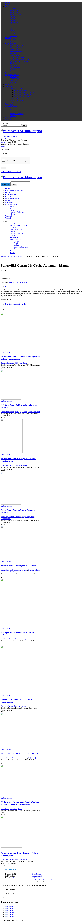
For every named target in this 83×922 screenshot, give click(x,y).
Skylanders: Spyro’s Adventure (24, 92)
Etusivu (7, 5)
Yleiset (12, 112)
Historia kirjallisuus (16, 51)
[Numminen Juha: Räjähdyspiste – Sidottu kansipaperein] (21, 832)
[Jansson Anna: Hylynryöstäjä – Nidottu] (21, 543)
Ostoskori (8, 118)
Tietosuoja (35, 878)
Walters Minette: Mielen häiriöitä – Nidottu (20, 754)
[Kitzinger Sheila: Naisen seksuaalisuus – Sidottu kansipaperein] (21, 603)
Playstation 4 (14, 22)
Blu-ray (12, 40)
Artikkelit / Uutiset (11, 106)
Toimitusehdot (37, 876)
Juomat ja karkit (15, 98)
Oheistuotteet (9, 86)
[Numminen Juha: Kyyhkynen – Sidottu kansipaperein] (21, 436)
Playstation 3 (14, 20)
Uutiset (7, 3)
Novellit (12, 63)
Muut (11, 102)
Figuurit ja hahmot (16, 88)
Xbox (11, 32)
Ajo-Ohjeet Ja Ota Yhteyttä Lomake (44, 880)
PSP (11, 24)
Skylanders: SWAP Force (22, 94)
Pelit (6, 6)
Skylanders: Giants (20, 90)
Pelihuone (13, 116)
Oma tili (8, 120)
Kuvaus (7, 286)
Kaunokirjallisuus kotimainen (20, 57)
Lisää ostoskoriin (6, 352)
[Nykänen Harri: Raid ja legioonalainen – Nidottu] (21, 385)
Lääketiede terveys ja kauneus (20, 61)
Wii (11, 28)
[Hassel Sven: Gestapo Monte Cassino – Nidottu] (21, 488)
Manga (22, 256)
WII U (12, 30)
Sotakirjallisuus (6, 519)
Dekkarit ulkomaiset (16, 47)
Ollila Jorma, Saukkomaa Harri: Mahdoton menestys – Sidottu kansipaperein (20, 803)
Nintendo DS (14, 12)
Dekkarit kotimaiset (16, 45)
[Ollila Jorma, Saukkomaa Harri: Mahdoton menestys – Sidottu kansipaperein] (21, 781)
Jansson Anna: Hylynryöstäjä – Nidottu (18, 566)
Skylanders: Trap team (21, 96)
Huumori (13, 53)
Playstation (13, 16)
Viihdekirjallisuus (15, 71)
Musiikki (8, 84)
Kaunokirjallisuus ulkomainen (20, 59)
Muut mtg (13, 82)
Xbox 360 (13, 34)
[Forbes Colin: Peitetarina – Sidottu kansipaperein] (21, 670)
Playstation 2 (14, 18)
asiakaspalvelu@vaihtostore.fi (21, 878)
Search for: (4, 123)
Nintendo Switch (15, 14)
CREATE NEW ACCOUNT (11, 172)
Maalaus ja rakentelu (17, 100)
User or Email (5, 150)
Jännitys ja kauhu (15, 55)
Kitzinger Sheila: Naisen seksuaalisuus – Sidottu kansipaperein (18, 633)
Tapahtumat (9, 104)
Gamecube (13, 8)
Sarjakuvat (13, 65)
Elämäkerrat (14, 49)
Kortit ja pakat (14, 79)
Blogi (11, 108)
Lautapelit (8, 73)
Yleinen (16, 245)
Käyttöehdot (36, 874)
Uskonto (12, 69)
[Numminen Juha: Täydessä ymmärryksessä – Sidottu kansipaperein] (21, 332)
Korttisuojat (14, 81)
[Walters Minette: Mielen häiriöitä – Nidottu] (21, 731)
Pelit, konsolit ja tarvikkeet (19, 225)
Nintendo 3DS (14, 10)
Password (4, 154)
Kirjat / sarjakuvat (11, 44)
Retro (11, 26)
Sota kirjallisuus (15, 67)
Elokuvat (8, 38)
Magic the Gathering (12, 75)
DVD (11, 42)
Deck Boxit (13, 77)
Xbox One (13, 36)
